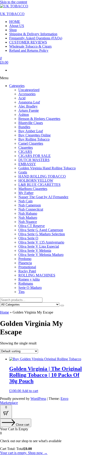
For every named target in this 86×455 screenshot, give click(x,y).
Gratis (22, 172)
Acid (21, 98)
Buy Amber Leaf (30, 131)
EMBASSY (27, 164)
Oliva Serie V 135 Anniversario (41, 242)
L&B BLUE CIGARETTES (39, 185)
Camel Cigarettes (30, 143)
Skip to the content (13, 2)
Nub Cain (25, 201)
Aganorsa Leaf (29, 102)
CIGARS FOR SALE (34, 156)
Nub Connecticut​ (30, 209)
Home (4, 312)
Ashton (23, 114)
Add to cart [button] (30, 391)
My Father (25, 193)
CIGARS (25, 152)
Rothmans (25, 283)
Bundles (24, 127)
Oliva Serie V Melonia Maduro (41, 255)
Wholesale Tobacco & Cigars (30, 46)
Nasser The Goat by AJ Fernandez (43, 197)
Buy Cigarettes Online (34, 135)
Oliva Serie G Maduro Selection (41, 234)
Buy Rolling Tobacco (34, 139)
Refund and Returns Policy (28, 50)
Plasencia (25, 263)
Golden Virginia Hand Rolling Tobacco (47, 168)
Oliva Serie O (28, 238)
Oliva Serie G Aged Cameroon (40, 230)
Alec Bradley (28, 106)
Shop (13, 30)
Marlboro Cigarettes (32, 189)
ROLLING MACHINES (36, 275)
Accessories (27, 94)
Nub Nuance (27, 222)
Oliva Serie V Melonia (34, 250)
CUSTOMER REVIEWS (28, 42)
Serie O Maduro (30, 288)
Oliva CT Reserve (31, 226)
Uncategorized (28, 90)
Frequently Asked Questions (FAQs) (35, 38)
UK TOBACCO (12, 14)
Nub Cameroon (29, 205)
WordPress (38, 399)
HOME (14, 22)
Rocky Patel (27, 271)
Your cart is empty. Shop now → (23, 453)
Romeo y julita (29, 279)
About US (16, 26)
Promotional (27, 267)
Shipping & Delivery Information (33, 34)
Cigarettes (25, 147)
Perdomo (24, 259)
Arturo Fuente (28, 110)
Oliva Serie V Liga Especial (38, 246)
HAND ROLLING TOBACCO (42, 176)
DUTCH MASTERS (34, 160)
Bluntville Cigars (30, 123)
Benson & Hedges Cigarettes (39, 119)
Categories (17, 86)
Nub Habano (27, 213)
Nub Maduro (27, 217)
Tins (21, 292)
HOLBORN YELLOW (35, 180)
